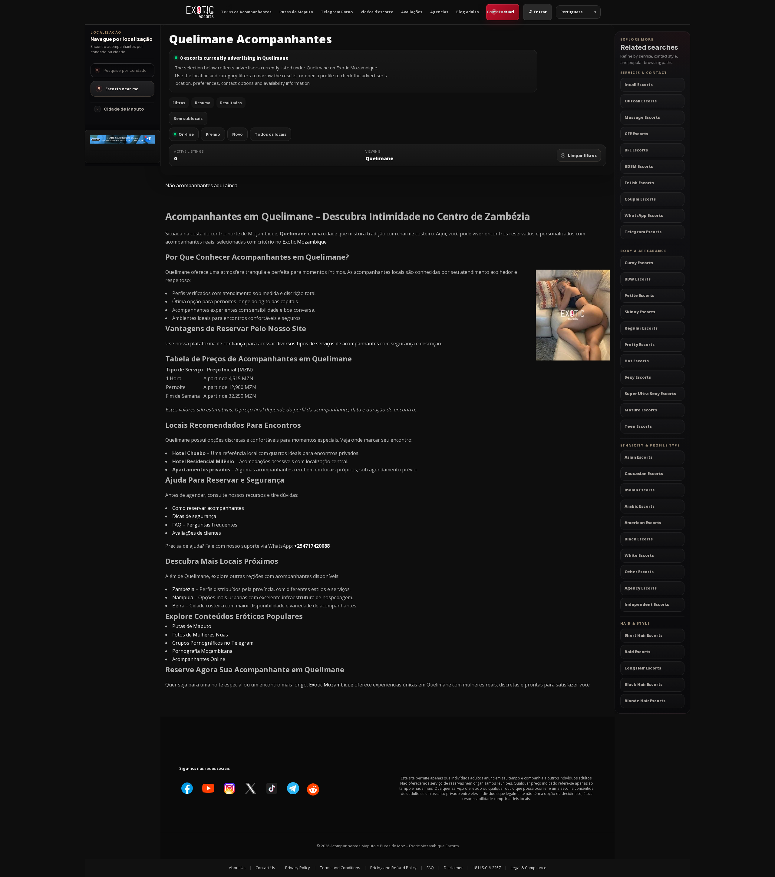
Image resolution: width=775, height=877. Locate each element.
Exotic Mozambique (304, 241)
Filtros (179, 102)
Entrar (540, 12)
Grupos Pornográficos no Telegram (212, 642)
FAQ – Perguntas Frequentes (204, 524)
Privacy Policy (297, 867)
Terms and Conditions (340, 867)
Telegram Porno (337, 12)
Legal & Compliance (528, 867)
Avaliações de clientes (196, 533)
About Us (237, 867)
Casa (208, 12)
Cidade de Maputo (124, 109)
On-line (186, 134)
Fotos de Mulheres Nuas (200, 634)
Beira (178, 605)
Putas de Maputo (296, 12)
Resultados (231, 102)
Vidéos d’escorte (377, 12)
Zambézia (183, 589)
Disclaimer (453, 867)
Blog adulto (467, 12)
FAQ (430, 867)
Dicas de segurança (194, 516)
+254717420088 (312, 546)
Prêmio (213, 134)
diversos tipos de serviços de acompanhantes (327, 343)
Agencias (439, 12)
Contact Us (265, 867)
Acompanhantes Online (198, 659)
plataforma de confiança (217, 343)
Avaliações (411, 12)
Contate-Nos (499, 12)
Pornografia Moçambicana (202, 651)
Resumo (202, 102)
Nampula (182, 597)
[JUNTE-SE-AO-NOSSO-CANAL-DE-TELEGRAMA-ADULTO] (122, 141)
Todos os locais (270, 134)
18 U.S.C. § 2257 (487, 867)
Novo (237, 134)
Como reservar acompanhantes (208, 508)
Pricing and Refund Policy (393, 867)
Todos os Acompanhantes (246, 12)
